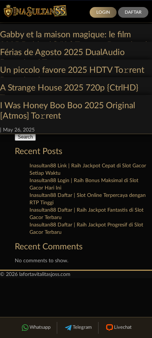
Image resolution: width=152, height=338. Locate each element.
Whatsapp (40, 327)
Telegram (82, 327)
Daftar (133, 12)
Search (25, 137)
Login (103, 12)
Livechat (123, 327)
